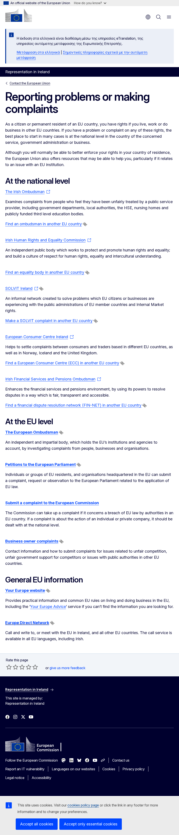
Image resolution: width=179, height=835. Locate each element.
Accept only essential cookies (90, 824)
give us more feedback (67, 668)
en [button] (148, 17)
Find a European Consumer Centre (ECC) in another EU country (62, 363)
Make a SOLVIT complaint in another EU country (49, 320)
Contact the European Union (30, 83)
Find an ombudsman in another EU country (43, 224)
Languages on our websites (73, 769)
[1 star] (9, 667)
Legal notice (14, 778)
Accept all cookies (36, 824)
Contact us (120, 760)
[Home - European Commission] (18, 15)
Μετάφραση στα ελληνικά (38, 52)
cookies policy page (83, 805)
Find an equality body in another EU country (44, 272)
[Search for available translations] (85, 224)
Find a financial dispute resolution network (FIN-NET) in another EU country (73, 405)
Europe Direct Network (27, 622)
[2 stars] (12, 667)
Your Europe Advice (48, 606)
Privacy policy (133, 769)
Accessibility (41, 778)
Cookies (108, 769)
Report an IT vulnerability (25, 769)
